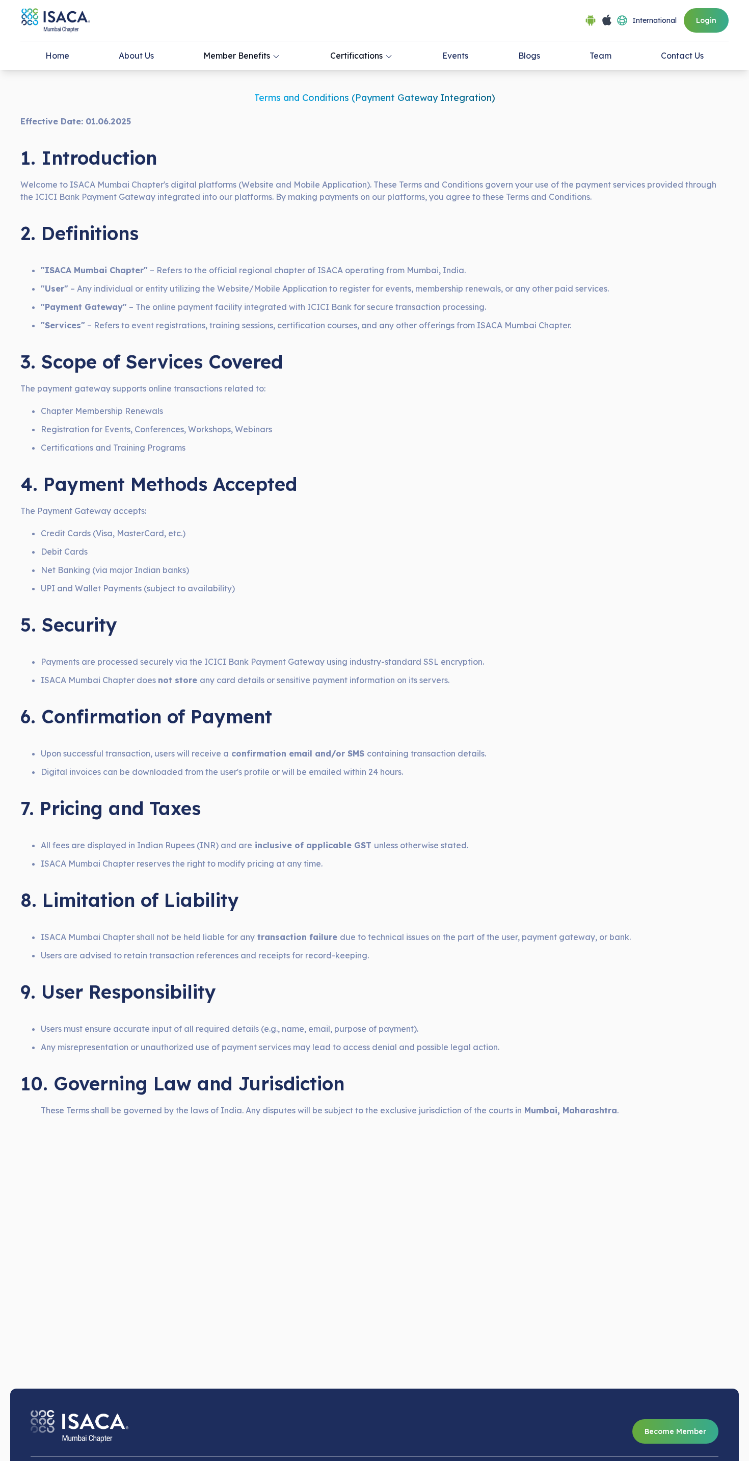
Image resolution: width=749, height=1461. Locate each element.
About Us (136, 55)
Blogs (529, 55)
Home (57, 55)
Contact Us (682, 55)
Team (600, 55)
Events (455, 55)
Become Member (675, 1431)
